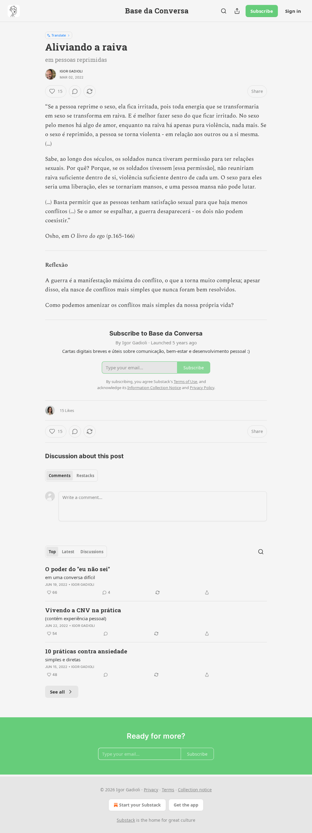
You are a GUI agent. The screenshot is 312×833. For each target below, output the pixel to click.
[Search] (224, 11)
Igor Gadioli (71, 71)
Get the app (186, 805)
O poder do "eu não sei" (77, 569)
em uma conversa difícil (70, 577)
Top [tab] (52, 551)
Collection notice (195, 790)
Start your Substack (140, 805)
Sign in (293, 11)
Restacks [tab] (85, 475)
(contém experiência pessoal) (75, 618)
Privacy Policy (202, 387)
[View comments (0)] (75, 91)
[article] (156, 581)
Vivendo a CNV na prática (83, 610)
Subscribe (261, 11)
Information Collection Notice (154, 387)
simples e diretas (62, 659)
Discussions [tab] (91, 551)
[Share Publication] (237, 11)
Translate (58, 35)
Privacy (151, 790)
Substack (126, 820)
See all (57, 692)
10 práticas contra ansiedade (86, 651)
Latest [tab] (68, 551)
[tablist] (71, 475)
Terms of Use (185, 381)
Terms (168, 790)
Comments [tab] (59, 475)
